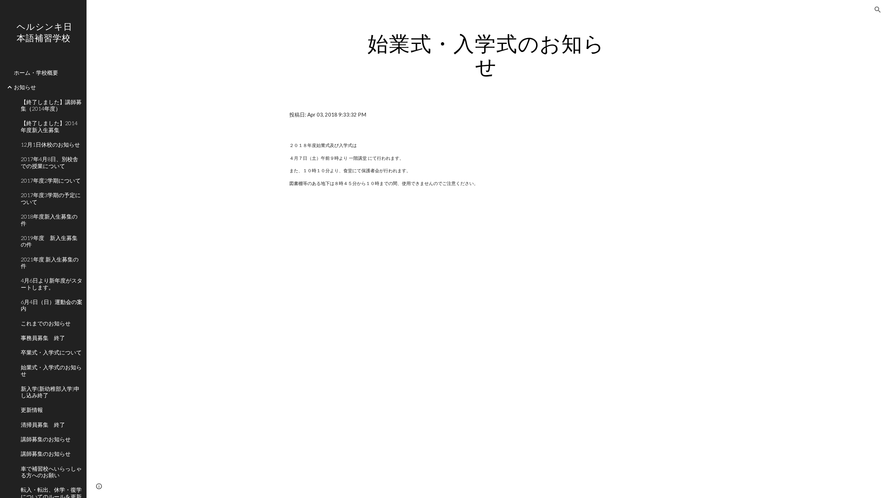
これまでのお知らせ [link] (46, 323)
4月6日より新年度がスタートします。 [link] (51, 283)
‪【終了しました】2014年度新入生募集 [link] (49, 126)
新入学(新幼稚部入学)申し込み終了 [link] (50, 391)
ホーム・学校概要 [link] (36, 72)
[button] (877, 9)
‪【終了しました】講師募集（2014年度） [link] (51, 105)
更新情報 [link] (32, 409)
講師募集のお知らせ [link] (46, 439)
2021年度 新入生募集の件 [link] (50, 262)
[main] (486, 54)
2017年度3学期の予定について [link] (51, 198)
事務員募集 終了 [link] (43, 337)
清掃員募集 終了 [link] (43, 424)
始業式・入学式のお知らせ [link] (51, 370)
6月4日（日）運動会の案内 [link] (51, 305)
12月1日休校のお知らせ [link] (50, 144)
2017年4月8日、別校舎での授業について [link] (49, 162)
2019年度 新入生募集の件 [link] (49, 241)
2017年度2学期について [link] (51, 180)
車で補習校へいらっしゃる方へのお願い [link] (51, 471)
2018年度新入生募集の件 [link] (49, 219)
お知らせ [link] (25, 87)
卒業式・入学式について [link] (51, 352)
